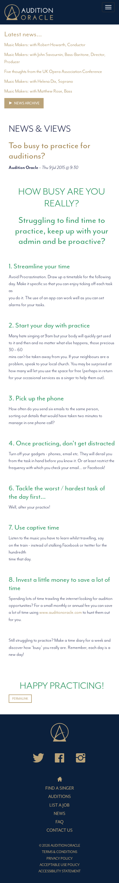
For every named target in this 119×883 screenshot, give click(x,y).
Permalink (20, 699)
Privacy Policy (60, 858)
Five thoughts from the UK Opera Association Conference (53, 71)
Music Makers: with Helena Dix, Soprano (38, 81)
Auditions (59, 796)
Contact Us (59, 830)
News (59, 813)
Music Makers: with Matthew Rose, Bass (38, 91)
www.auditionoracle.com (60, 612)
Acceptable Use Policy (60, 865)
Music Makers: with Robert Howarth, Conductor (44, 45)
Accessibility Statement (59, 871)
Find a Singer (59, 788)
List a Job (59, 805)
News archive (27, 103)
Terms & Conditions (59, 852)
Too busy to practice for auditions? (49, 150)
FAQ (59, 822)
